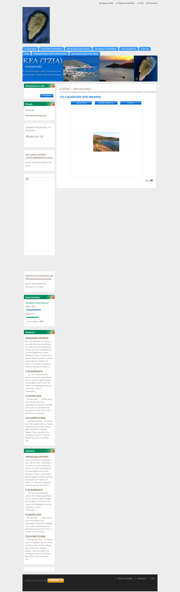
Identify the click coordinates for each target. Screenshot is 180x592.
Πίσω (147, 180)
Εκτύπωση (153, 3)
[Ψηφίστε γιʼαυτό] (33, 310)
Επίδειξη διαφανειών (106, 103)
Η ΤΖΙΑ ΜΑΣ (65, 89)
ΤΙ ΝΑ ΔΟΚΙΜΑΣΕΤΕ (34, 371)
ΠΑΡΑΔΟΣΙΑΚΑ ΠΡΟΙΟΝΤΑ (36, 338)
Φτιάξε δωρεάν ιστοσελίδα (36, 580)
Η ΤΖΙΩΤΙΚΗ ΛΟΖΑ (33, 396)
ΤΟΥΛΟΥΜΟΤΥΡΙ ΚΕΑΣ (35, 418)
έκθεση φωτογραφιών (82, 89)
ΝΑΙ (27, 306)
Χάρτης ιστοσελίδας (127, 3)
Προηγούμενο (81, 103)
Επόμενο (130, 103)
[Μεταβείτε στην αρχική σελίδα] (90, 26)
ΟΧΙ (27, 314)
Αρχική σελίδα (107, 3)
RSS (142, 3)
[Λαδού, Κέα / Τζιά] (34, 136)
